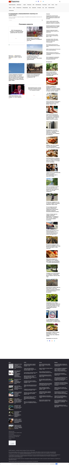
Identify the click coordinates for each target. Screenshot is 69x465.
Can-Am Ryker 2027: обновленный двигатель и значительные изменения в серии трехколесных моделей (17, 414)
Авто (56, 4)
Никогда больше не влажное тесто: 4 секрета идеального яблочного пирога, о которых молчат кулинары (53, 160)
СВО (33, 4)
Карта (24, 4)
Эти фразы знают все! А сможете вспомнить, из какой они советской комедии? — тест (30, 381)
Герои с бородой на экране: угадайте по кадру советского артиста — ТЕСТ (44, 388)
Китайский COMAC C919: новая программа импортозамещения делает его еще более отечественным (52, 40)
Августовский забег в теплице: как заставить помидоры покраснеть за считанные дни (52, 74)
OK (56, 463)
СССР (49, 4)
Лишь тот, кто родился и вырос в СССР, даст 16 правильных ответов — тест (30, 402)
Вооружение (25, 7)
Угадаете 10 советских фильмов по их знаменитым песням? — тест (30, 389)
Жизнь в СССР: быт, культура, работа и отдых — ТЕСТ (45, 369)
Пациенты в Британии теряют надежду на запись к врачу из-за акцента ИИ (52, 31)
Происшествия (51, 7)
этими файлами (52, 463)
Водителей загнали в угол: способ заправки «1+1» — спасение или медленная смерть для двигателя (52, 232)
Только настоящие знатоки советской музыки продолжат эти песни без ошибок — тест (30, 369)
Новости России (12, 437)
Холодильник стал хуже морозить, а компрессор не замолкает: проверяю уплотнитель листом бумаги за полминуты (52, 132)
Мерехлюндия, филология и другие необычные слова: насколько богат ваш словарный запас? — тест (45, 384)
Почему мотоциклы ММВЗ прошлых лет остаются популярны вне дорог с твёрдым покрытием (18, 427)
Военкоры (19, 4)
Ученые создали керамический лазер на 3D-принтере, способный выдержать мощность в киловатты (53, 22)
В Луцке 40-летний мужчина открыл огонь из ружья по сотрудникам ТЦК (33, 75)
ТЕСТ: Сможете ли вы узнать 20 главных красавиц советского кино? (45, 372)
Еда (30, 7)
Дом (46, 7)
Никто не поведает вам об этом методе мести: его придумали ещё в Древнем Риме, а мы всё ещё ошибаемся (52, 189)
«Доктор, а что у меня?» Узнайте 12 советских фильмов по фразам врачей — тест (30, 393)
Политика (29, 4)
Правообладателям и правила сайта (15, 432)
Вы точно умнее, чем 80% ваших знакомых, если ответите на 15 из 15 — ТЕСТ (46, 380)
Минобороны (38, 4)
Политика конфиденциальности (14, 435)
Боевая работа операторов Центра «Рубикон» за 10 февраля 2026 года (34, 39)
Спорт (14, 7)
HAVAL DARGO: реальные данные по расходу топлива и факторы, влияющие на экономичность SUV (18, 400)
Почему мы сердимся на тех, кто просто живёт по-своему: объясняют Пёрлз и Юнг (53, 203)
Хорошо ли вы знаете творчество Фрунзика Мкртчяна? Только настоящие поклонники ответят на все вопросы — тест (30, 377)
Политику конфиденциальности (25, 453)
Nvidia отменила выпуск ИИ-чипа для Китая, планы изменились (53, 50)
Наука (10, 7)
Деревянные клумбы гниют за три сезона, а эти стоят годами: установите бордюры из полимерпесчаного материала (53, 290)
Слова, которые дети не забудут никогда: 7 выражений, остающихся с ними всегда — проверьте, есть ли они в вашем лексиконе (52, 217)
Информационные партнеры (14, 436)
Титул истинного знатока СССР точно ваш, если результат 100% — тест (30, 373)
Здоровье (34, 7)
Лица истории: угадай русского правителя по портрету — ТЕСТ (44, 400)
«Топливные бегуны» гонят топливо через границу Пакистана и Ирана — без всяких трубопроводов (34, 57)
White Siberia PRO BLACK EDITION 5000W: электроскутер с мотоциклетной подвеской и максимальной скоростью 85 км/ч (17, 374)
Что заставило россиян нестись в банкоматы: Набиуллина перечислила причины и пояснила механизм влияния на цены (52, 209)
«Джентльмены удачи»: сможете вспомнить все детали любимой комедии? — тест (29, 365)
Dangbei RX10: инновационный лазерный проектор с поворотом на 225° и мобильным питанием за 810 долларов (53, 17)
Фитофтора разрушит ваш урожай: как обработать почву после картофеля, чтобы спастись (53, 246)
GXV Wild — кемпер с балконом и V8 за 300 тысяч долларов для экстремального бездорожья (18, 421)
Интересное (19, 7)
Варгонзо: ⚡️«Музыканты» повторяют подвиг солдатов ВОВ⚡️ (15, 57)
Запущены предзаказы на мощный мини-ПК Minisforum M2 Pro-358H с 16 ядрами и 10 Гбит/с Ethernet (53, 26)
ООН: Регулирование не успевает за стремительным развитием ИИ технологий (16, 31)
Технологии (11, 10)
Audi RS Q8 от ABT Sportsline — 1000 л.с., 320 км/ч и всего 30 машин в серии (18, 406)
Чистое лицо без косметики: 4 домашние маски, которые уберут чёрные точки (53, 102)
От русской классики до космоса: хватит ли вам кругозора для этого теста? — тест (45, 376)
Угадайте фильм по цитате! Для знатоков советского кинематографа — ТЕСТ (46, 397)
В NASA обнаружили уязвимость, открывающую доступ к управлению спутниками (53, 53)
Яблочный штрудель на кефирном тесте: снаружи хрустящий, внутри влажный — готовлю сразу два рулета (52, 261)
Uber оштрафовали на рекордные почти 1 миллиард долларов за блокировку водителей (52, 58)
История (39, 7)
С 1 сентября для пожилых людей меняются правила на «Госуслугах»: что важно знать (53, 320)
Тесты (53, 4)
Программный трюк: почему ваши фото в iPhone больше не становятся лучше (34, 89)
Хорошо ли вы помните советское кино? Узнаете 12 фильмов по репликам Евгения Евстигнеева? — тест (30, 398)
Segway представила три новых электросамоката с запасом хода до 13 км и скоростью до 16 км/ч (18, 366)
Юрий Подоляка (12, 4)
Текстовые (44, 4)
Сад (43, 7)
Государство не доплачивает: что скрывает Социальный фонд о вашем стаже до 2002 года (53, 275)
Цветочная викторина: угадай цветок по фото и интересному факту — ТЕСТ (52, 35)
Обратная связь (11, 431)
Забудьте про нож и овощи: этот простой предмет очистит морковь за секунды (53, 146)
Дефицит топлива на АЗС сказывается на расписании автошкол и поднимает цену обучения (18, 394)
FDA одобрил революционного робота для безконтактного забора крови (53, 45)
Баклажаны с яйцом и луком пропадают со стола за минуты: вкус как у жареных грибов (52, 334)
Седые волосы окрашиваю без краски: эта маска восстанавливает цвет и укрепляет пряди (53, 174)
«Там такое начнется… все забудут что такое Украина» (15, 96)
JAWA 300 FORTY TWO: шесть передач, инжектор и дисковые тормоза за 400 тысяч (18, 388)
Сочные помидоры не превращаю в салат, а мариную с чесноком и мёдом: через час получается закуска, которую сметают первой (53, 88)
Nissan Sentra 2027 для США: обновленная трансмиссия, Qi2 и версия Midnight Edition (17, 381)
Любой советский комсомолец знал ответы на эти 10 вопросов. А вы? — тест (30, 386)
